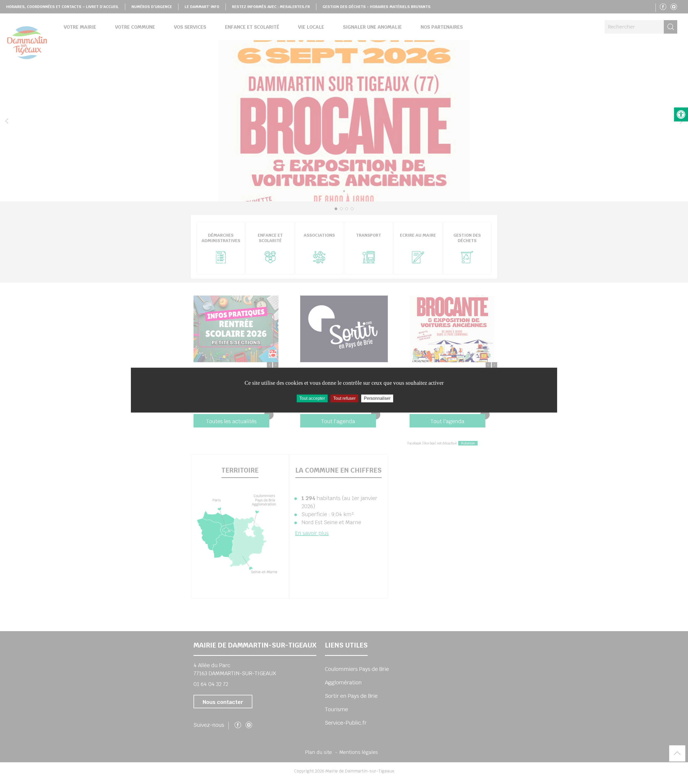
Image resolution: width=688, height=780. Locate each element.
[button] (681, 114)
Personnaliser (377, 398)
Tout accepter (312, 398)
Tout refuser (344, 398)
